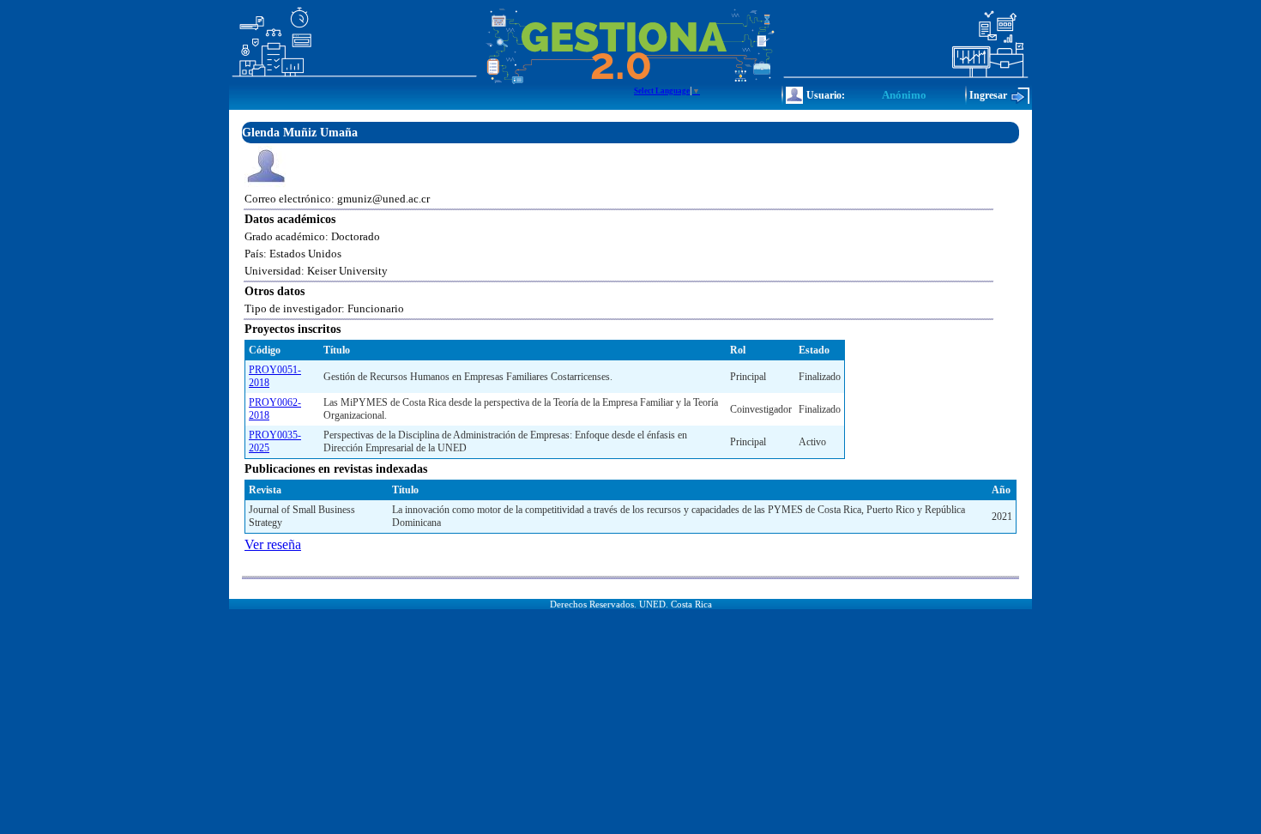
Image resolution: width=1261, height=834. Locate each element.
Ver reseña (272, 544)
